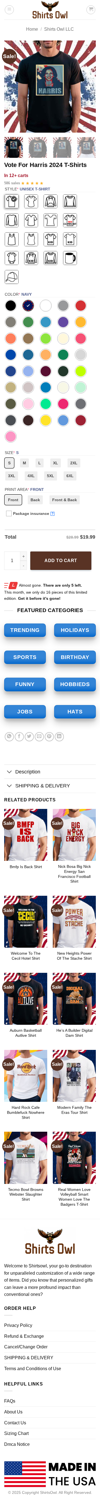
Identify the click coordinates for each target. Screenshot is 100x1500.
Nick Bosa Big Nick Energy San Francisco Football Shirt (74, 873)
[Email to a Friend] (39, 736)
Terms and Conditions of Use (32, 1368)
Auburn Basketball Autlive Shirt (26, 1033)
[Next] (87, 86)
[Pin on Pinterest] (49, 736)
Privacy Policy (18, 1325)
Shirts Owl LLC (59, 29)
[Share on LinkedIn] (59, 736)
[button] (9, 9)
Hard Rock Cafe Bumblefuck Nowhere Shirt (25, 1112)
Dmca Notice (17, 1444)
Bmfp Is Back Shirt (26, 867)
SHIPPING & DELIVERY (42, 786)
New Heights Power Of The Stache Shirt (74, 956)
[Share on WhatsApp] (9, 736)
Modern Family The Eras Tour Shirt (74, 1110)
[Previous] (13, 86)
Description (27, 772)
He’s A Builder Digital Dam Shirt (74, 1033)
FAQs (9, 1401)
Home (32, 29)
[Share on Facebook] (19, 736)
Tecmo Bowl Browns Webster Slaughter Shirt (25, 1195)
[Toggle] (9, 772)
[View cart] (90, 9)
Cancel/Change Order (26, 1346)
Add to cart (60, 560)
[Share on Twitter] (29, 736)
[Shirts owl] (50, 10)
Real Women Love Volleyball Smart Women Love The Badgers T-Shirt (74, 1197)
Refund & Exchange (24, 1336)
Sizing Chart (16, 1433)
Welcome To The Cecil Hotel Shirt (26, 956)
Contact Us (15, 1422)
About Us (13, 1412)
